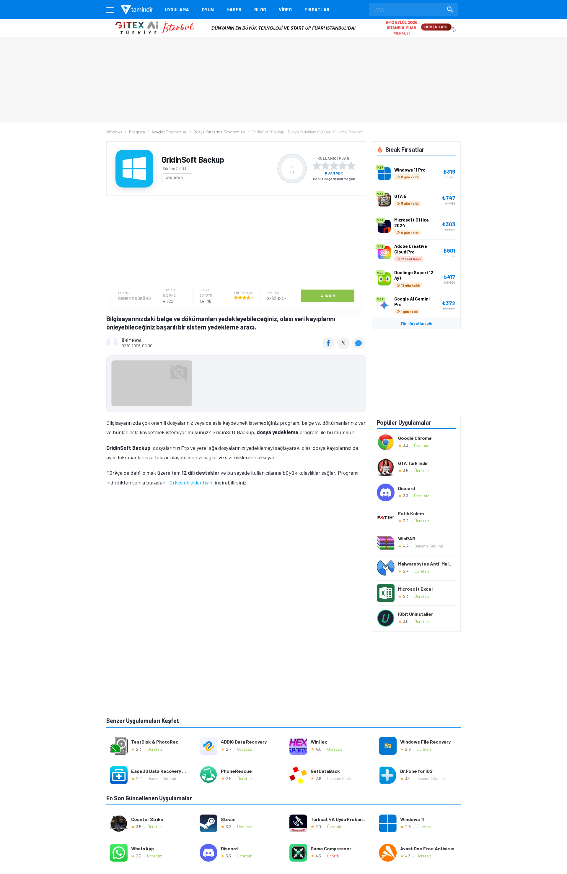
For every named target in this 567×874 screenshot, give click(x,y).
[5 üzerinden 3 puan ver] (334, 165)
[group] (236, 385)
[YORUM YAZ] (359, 347)
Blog (260, 9)
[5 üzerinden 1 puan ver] (317, 165)
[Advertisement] (234, 241)
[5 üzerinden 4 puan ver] (342, 165)
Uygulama (177, 9)
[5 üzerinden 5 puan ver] (351, 165)
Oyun (208, 9)
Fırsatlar (317, 9)
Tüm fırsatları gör (416, 323)
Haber (234, 9)
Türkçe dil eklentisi (188, 482)
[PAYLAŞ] (329, 347)
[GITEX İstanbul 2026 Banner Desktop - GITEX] (283, 21)
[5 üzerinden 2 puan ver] (325, 165)
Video (285, 9)
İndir (327, 295)
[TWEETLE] (344, 347)
